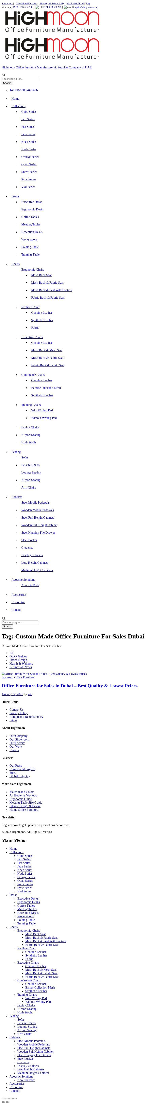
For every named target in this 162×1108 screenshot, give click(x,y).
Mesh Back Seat (41, 275)
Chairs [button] (15, 264)
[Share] (11, 1098)
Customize (18, 602)
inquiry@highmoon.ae (85, 7)
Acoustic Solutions (21, 1076)
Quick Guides (18, 656)
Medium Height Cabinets (37, 570)
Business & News (20, 667)
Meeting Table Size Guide (25, 802)
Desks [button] (15, 196)
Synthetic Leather (42, 320)
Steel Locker (29, 540)
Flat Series (27, 126)
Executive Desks (31, 202)
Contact (16, 609)
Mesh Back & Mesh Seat (46, 350)
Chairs (13, 927)
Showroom (7, 3)
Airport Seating (30, 435)
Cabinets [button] (16, 497)
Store (12, 772)
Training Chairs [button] (31, 404)
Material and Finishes (26, 3)
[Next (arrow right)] (7, 1102)
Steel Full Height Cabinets (37, 517)
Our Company (18, 736)
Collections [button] (18, 106)
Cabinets (14, 1037)
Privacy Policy (18, 713)
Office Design (18, 660)
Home (15, 98)
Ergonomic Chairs (28, 930)
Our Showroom (19, 739)
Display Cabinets (32, 555)
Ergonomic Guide (20, 799)
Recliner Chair (26, 948)
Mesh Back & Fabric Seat (47, 282)
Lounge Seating (31, 472)
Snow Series (29, 171)
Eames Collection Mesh (46, 387)
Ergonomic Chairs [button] (32, 269)
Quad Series (29, 164)
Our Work (15, 746)
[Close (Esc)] (15, 1098)
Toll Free (15, 90)
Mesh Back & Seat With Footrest (51, 290)
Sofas (24, 457)
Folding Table (30, 247)
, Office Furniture (23, 677)
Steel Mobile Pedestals (35, 502)
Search (7, 82)
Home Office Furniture (23, 809)
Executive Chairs (28, 962)
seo (30, 694)
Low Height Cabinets (34, 562)
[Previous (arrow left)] (3, 1102)
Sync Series (28, 179)
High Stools (28, 442)
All (11, 652)
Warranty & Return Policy (52, 3)
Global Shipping (19, 776)
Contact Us (16, 709)
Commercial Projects (22, 769)
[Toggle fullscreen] (7, 1098)
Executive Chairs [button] (32, 337)
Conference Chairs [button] (33, 374)
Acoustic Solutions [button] (23, 579)
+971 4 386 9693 (52, 7)
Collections (16, 852)
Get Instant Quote (75, 3)
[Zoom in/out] (3, 1098)
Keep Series (28, 141)
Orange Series (30, 156)
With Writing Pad (42, 410)
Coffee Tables (30, 217)
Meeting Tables (30, 224)
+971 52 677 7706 (23, 7)
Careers (14, 750)
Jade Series (28, 134)
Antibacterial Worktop (23, 795)
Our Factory (17, 743)
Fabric (35, 327)
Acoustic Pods (30, 585)
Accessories (18, 594)
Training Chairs (27, 994)
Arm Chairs (28, 487)
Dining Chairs (30, 427)
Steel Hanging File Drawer (38, 532)
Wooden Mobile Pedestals (37, 510)
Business (7, 677)
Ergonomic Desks (32, 209)
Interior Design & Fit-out (24, 806)
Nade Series (28, 149)
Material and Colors (21, 792)
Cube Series (28, 111)
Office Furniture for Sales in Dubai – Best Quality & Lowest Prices (70, 685)
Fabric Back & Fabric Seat (47, 297)
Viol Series (28, 186)
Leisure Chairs (30, 465)
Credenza (27, 547)
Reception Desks (31, 232)
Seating (14, 1016)
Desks (13, 895)
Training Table (30, 254)
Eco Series (28, 119)
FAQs (13, 720)
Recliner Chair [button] (30, 307)
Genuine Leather (41, 312)
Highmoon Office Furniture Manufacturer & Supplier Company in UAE (47, 67)
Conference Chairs (29, 980)
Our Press (15, 765)
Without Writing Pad (44, 418)
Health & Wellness (21, 663)
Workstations (29, 239)
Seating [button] (16, 452)
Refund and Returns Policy (26, 716)
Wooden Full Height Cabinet (39, 525)
